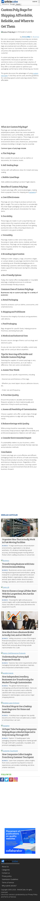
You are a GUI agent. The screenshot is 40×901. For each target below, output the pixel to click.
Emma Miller (26, 37)
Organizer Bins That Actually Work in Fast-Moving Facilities (18, 541)
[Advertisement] (20, 102)
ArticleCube (21, 889)
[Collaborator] (20, 853)
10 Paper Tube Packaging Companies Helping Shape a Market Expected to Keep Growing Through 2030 (19, 731)
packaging (32, 192)
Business (36, 37)
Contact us (6, 873)
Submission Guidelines (10, 879)
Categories (6, 870)
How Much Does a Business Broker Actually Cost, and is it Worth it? (18, 633)
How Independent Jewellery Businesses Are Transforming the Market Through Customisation (17, 679)
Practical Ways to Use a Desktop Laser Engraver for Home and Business (17, 709)
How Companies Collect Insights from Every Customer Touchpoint (18, 756)
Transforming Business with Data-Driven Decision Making (18, 565)
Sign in (34, 1)
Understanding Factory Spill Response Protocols (15, 658)
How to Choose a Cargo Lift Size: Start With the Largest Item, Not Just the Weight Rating (19, 593)
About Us (5, 866)
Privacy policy (6, 876)
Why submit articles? (9, 886)
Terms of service (8, 882)
